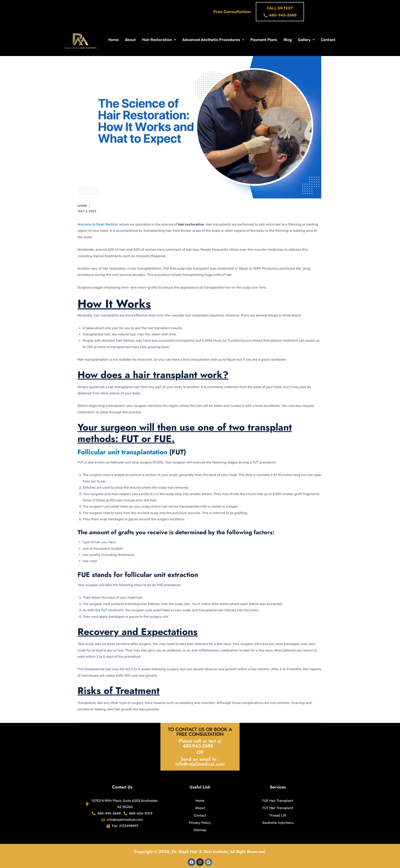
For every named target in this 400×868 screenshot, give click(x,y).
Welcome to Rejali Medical (98, 224)
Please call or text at (200, 741)
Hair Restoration (157, 40)
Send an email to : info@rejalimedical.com (200, 761)
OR (200, 752)
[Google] (208, 862)
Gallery (304, 40)
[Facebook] (191, 862)
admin (82, 206)
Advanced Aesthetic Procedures (211, 40)
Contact (328, 40)
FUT (104, 610)
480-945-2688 (197, 745)
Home (113, 40)
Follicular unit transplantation (122, 452)
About (130, 40)
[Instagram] (200, 862)
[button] (159, 40)
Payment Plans (263, 40)
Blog (288, 40)
